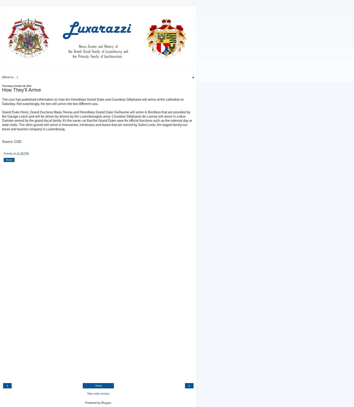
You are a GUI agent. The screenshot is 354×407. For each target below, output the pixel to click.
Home (98, 385)
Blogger (106, 402)
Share (9, 160)
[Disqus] (98, 219)
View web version (98, 393)
